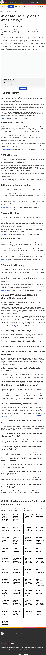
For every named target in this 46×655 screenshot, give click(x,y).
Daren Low (6, 26)
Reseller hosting (4, 259)
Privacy (42, 640)
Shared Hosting (8, 82)
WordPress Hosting (8, 84)
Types (15, 11)
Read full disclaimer (23, 649)
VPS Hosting (7, 86)
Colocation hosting (5, 290)
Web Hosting (9, 11)
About (41, 637)
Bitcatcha (2, 11)
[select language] (6, 2)
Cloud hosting (4, 234)
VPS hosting (3, 179)
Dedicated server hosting (7, 207)
